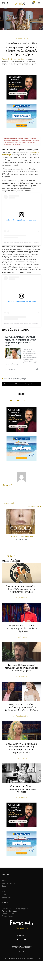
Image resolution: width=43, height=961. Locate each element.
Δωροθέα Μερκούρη (18, 378)
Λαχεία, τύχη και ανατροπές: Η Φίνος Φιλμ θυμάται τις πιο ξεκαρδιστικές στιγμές (21, 589)
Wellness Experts (8, 883)
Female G (7, 485)
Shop (4, 880)
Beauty (4, 886)
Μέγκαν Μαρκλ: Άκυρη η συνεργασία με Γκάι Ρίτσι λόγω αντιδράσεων (21, 628)
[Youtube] (25, 939)
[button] (7, 3)
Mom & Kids (6, 897)
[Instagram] (21, 939)
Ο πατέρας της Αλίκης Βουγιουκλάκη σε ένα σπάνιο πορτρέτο (21, 789)
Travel (4, 894)
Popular (7, 378)
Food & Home (7, 889)
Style (4, 892)
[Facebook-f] (17, 939)
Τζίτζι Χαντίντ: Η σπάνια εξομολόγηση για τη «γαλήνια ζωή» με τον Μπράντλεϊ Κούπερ (21, 707)
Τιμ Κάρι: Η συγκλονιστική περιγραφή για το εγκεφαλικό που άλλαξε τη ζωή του (21, 668)
